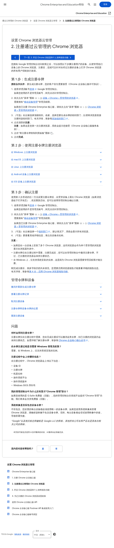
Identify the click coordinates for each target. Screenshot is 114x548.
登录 (32, 89)
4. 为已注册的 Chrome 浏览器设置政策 (29, 496)
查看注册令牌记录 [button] (20, 294)
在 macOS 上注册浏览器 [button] (23, 159)
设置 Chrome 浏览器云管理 (20, 464)
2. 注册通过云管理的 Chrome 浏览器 (28, 484)
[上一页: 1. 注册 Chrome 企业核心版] (15, 57)
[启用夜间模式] (54, 534)
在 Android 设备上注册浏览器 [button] (25, 174)
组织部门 (43, 231)
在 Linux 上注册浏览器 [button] (22, 167)
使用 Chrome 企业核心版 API (24, 502)
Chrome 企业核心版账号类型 (24, 514)
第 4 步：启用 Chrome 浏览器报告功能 (48, 271)
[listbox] (42, 534)
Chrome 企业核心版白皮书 (72, 340)
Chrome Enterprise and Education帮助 (62, 4)
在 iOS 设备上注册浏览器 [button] (23, 181)
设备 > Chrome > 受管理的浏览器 (59, 98)
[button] (5, 4)
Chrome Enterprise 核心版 (23, 471)
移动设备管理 (30, 102)
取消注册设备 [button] (17, 301)
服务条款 (26, 534)
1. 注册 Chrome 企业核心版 (24, 477)
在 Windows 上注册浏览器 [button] (24, 152)
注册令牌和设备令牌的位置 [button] (24, 308)
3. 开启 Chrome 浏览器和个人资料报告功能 (30, 490)
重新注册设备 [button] (17, 315)
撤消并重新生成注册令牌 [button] (23, 287)
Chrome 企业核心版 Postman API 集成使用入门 (32, 508)
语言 (37, 531)
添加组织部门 (58, 118)
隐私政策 (17, 534)
